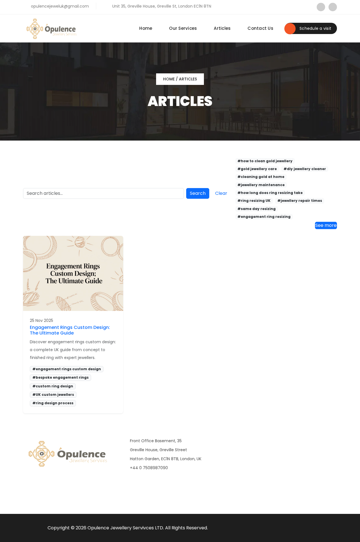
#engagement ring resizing (264, 216)
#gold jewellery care (257, 168)
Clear (221, 193)
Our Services (183, 28)
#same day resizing (256, 208)
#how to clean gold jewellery (264, 161)
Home (145, 28)
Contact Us (260, 28)
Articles (222, 28)
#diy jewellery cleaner (305, 168)
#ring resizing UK (254, 200)
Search (198, 193)
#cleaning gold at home (260, 176)
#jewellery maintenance (261, 184)
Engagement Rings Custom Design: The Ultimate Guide (70, 330)
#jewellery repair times (299, 200)
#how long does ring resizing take (270, 192)
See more (326, 225)
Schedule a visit (314, 28)
